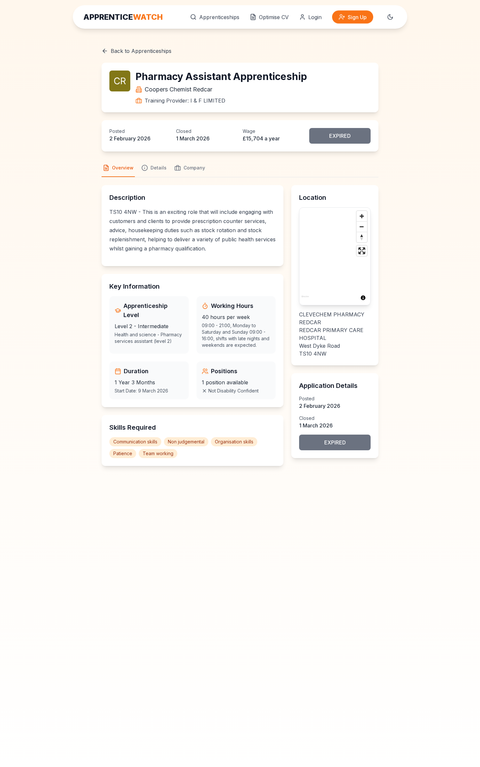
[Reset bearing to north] (362, 237)
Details (159, 167)
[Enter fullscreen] (362, 251)
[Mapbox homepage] (305, 299)
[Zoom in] (362, 216)
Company (194, 167)
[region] (334, 256)
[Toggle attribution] (363, 298)
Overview (123, 167)
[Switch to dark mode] (390, 17)
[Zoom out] (362, 226)
